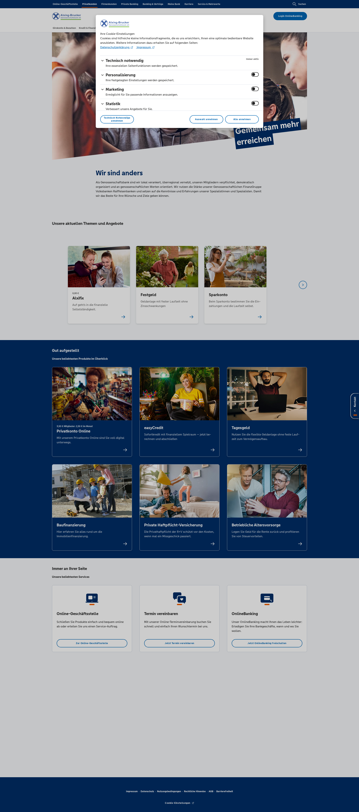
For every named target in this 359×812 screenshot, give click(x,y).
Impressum (144, 47)
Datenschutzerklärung (115, 47)
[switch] (255, 74)
